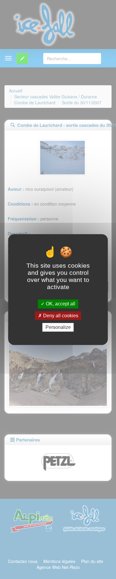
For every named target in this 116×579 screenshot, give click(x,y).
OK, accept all (60, 304)
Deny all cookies (60, 315)
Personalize (58, 327)
